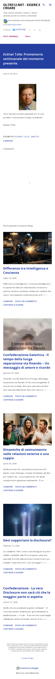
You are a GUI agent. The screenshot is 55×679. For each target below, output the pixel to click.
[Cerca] (43, 4)
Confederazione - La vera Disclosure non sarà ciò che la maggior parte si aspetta (26, 592)
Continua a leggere (13, 305)
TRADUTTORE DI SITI (13, 25)
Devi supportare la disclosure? (27, 540)
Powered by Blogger (29, 668)
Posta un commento (26, 301)
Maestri (35, 136)
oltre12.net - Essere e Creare (21, 6)
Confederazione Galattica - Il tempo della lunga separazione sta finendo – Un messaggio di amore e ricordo (26, 361)
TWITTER (20, 29)
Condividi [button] (8, 141)
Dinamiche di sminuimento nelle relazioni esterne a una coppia (26, 453)
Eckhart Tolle (22, 136)
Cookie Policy (27, 658)
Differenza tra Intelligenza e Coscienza (25, 270)
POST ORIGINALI (10, 36)
